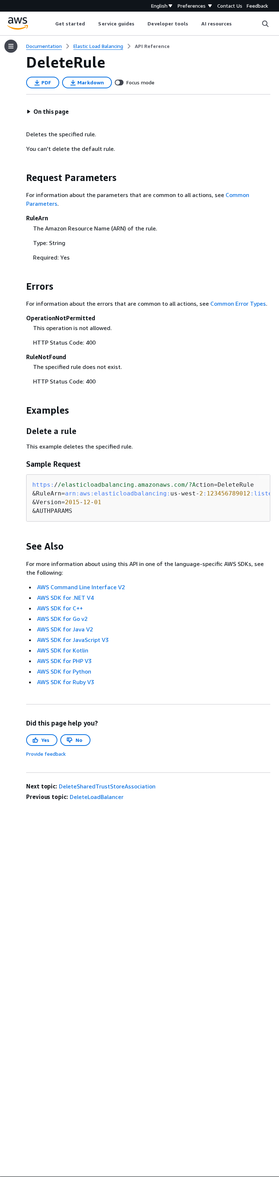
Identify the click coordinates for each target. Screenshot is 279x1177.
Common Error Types (238, 303)
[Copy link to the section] (20, 177)
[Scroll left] (49, 23)
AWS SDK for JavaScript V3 (73, 639)
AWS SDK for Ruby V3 (65, 682)
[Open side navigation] (10, 46)
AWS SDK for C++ (60, 608)
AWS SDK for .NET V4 (65, 597)
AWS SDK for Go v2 (62, 618)
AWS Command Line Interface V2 (81, 587)
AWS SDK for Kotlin (62, 650)
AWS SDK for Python (64, 671)
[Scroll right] (237, 23)
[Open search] (265, 23)
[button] (48, 111)
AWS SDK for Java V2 (65, 629)
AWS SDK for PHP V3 (64, 660)
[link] (152, 46)
